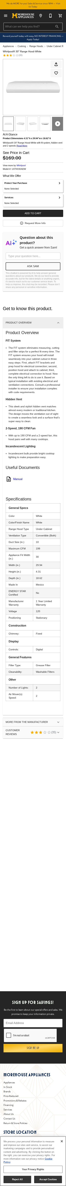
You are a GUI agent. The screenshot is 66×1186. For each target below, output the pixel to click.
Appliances (8, 46)
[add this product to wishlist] (56, 73)
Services (8, 1109)
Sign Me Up (33, 1048)
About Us (9, 1114)
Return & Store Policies (15, 1123)
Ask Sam (33, 266)
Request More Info (35, 223)
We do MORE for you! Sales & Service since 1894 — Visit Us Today (33, 5)
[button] (5, 15)
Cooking (22, 46)
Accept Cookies (48, 1179)
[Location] (40, 15)
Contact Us (9, 1118)
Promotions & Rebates (15, 1100)
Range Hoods (36, 46)
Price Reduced (11, 1096)
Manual (18, 479)
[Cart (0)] (60, 15)
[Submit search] (57, 26)
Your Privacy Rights (33, 1169)
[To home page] (23, 15)
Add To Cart (33, 213)
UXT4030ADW (19, 169)
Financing (8, 1105)
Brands (7, 1091)
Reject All (17, 1179)
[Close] (62, 1141)
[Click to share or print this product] (56, 64)
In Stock (8, 1087)
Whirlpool (21, 165)
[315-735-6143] (50, 15)
